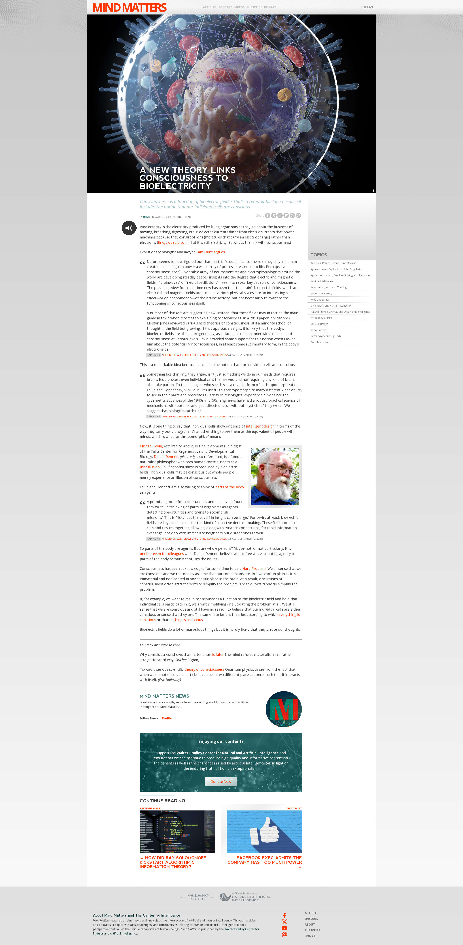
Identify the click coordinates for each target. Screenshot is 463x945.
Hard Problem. (254, 568)
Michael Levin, (151, 446)
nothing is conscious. (186, 619)
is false (218, 654)
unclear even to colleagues (162, 553)
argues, (220, 252)
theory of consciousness (204, 669)
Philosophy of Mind (322, 317)
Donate (270, 7)
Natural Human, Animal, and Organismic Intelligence (340, 311)
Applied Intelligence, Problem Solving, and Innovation (341, 275)
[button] (129, 228)
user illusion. (150, 466)
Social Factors (318, 330)
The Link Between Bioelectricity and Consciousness (195, 355)
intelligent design (260, 426)
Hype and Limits (320, 299)
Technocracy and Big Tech (326, 336)
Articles (209, 7)
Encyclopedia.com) (173, 242)
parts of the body (229, 487)
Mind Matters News (164, 696)
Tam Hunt (204, 252)
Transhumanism (320, 342)
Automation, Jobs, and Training (329, 287)
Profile (167, 718)
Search (368, 7)
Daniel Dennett (166, 456)
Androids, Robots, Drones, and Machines (334, 263)
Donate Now (221, 781)
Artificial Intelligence (322, 281)
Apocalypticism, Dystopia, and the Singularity (336, 269)
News (146, 217)
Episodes (311, 919)
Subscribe (254, 7)
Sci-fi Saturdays (319, 324)
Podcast (225, 7)
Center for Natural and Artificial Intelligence (280, 896)
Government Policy (321, 293)
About (310, 925)
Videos (239, 7)
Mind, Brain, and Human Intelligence (331, 305)
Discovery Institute (169, 896)
